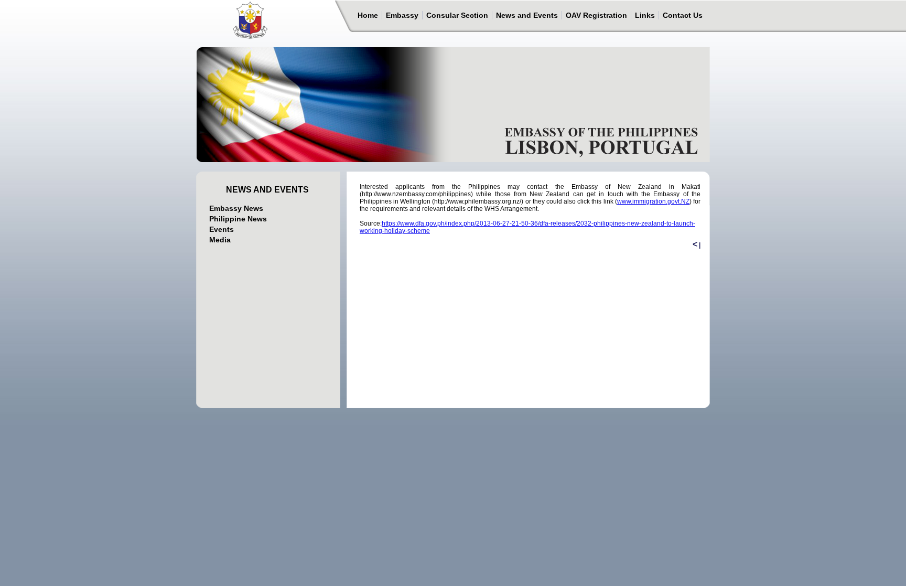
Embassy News (236, 208)
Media (220, 240)
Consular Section (457, 15)
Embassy (402, 15)
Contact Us (683, 15)
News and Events (527, 15)
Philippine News (238, 219)
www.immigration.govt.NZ (653, 201)
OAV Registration (596, 15)
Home (368, 15)
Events (221, 229)
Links (645, 15)
